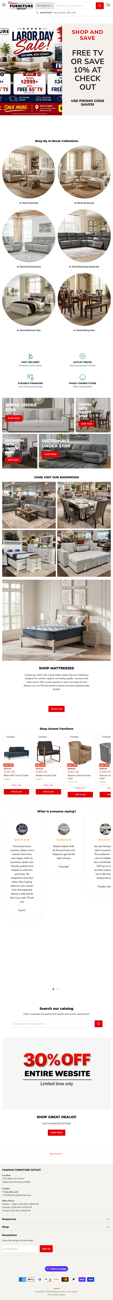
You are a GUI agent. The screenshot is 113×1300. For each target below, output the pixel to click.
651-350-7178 (11, 1191)
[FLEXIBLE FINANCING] (30, 382)
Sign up (46, 1248)
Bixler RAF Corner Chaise (16, 775)
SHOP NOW (57, 1132)
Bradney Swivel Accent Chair (79, 777)
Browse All (56, 708)
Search (56, 1288)
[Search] (100, 5)
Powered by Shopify (56, 1294)
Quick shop (16, 785)
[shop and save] (31, 69)
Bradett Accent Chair (46, 775)
